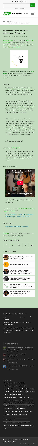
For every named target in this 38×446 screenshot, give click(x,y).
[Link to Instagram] (20, 1)
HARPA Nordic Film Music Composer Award (21, 233)
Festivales (15, 36)
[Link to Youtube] (15, 1)
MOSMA (16, 408)
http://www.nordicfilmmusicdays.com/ (16, 226)
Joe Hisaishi (31, 403)
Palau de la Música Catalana (25, 411)
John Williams (7, 405)
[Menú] (32, 13)
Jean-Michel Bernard (22, 403)
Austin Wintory (22, 385)
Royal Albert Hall (7, 417)
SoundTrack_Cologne (9, 420)
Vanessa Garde (7, 425)
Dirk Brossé (23, 391)
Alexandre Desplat (8, 383)
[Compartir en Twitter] (12, 245)
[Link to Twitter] (17, 1)
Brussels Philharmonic (9, 388)
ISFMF (5, 403)
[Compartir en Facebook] (6, 245)
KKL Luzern (14, 405)
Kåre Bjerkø (6, 235)
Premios (25, 36)
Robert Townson (23, 414)
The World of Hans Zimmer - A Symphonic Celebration (16, 422)
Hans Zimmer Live (28, 400)
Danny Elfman (7, 391)
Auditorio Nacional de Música (10, 385)
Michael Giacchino (8, 408)
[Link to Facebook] (12, 1)
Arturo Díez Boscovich (19, 383)
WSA (5, 428)
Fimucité (20, 397)
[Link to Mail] (25, 1)
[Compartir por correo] (32, 245)
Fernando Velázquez (18, 394)
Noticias (21, 36)
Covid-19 (32, 388)
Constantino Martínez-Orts (22, 388)
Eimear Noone (30, 391)
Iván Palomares (11, 403)
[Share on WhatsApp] (19, 245)
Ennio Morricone (8, 394)
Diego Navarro (15, 391)
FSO (28, 397)
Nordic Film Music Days (16, 235)
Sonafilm (15, 417)
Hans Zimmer (18, 400)
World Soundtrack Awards (27, 425)
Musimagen (22, 408)
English (16, 8)
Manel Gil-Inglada (29, 405)
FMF (24, 397)
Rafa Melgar (14, 414)
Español (22, 8)
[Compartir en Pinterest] (25, 245)
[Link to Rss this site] (23, 1)
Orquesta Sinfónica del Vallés (10, 411)
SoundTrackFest (22, 417)
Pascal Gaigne (7, 414)
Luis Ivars (21, 405)
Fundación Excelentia (9, 400)
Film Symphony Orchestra (10, 397)
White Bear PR (15, 425)
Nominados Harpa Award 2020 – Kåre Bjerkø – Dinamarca (17, 31)
